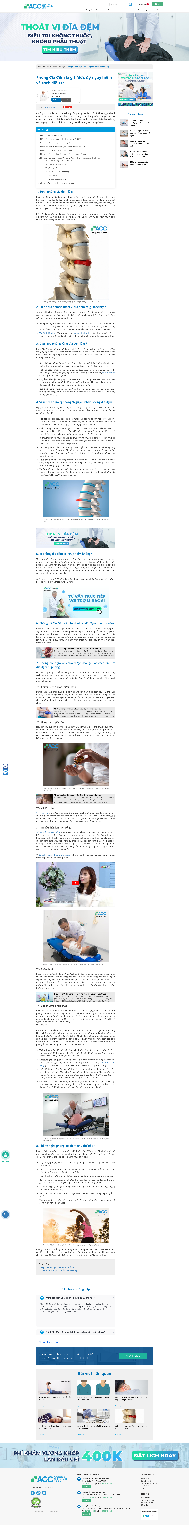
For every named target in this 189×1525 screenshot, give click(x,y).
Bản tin (159, 10)
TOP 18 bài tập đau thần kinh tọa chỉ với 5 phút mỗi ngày (140, 133)
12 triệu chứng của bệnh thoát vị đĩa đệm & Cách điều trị (77, 648)
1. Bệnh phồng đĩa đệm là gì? (50, 135)
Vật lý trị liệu (42, 813)
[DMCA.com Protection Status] (36, 1503)
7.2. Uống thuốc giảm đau (55, 164)
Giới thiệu (99, 10)
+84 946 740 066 (106, 1483)
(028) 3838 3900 (90, 1497)
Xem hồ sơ (66, 100)
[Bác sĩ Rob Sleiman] (43, 95)
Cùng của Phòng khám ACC (54, 855)
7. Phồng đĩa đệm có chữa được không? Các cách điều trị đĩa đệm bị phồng (69, 158)
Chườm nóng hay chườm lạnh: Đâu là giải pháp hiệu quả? (77, 709)
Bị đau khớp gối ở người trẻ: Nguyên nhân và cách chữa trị (139, 122)
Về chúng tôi (145, 1478)
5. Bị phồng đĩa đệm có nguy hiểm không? (55, 150)
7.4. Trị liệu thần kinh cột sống (57, 172)
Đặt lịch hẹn (56, 100)
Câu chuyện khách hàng (149, 1483)
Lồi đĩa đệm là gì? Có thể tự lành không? (59, 1270)
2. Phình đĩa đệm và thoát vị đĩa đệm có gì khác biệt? (59, 139)
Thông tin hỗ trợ (113, 10)
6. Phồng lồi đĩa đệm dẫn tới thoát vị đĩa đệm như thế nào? (62, 154)
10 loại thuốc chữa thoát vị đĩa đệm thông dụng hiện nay (77, 795)
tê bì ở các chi (109, 372)
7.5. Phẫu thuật (51, 175)
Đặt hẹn (158, 4)
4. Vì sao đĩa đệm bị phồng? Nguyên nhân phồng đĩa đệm (61, 146)
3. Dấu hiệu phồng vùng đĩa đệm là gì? (54, 143)
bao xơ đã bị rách (81, 333)
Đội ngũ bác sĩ (146, 1481)
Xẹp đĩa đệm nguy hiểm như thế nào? (58, 1267)
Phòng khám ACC (49, 107)
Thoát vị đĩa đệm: (47, 333)
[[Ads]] (76, 538)
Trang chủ (89, 10)
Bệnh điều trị (128, 10)
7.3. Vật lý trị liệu (51, 168)
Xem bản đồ (86, 1486)
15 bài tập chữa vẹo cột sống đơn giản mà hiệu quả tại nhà (140, 164)
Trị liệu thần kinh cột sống (48, 832)
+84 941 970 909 (106, 1497)
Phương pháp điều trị (145, 10)
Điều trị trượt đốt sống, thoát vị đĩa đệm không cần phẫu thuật (80, 994)
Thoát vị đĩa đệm (59, 67)
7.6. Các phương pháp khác (56, 179)
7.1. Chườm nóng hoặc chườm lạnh (59, 160)
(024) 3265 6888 (90, 1511)
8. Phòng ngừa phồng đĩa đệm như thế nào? (56, 183)
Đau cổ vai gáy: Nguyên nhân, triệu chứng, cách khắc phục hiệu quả (139, 153)
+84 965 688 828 (106, 1511)
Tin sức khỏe (145, 1486)
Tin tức (48, 67)
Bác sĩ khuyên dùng (147, 1502)
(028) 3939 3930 (90, 1483)
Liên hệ (143, 1488)
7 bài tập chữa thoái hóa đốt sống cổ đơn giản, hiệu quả (140, 143)
